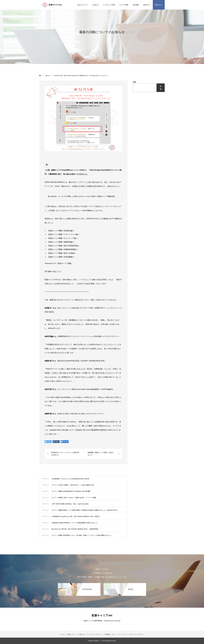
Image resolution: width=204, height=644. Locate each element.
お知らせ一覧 (118, 472)
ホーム (62, 634)
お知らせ (95, 5)
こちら (59, 271)
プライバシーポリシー (136, 634)
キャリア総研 (123, 5)
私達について (71, 634)
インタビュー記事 (109, 5)
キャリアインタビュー (94, 634)
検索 (134, 82)
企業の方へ (147, 5)
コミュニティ (122, 634)
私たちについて (83, 5)
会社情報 (136, 5)
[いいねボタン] (46, 164)
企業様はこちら (110, 634)
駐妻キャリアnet (102, 615)
